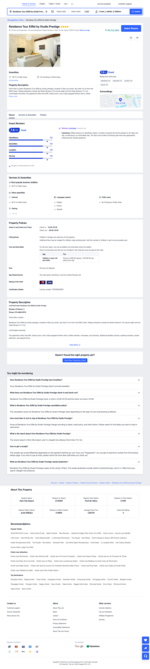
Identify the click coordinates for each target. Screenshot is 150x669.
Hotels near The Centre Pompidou (62, 556)
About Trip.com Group (61, 631)
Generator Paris (58, 543)
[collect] (145, 640)
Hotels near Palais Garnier (20, 566)
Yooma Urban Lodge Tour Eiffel (22, 547)
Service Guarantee (13, 612)
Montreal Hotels (95, 584)
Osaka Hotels (67, 584)
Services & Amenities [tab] (27, 115)
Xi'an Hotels (107, 584)
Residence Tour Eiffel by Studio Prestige (34, 26)
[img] (34, 50)
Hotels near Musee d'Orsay (86, 556)
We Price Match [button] (113, 30)
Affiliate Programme (106, 616)
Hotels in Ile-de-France (88, 483)
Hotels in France (72, 483)
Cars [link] (65, 4)
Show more (13, 96)
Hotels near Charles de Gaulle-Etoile (112, 566)
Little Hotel (15, 538)
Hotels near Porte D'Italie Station (46, 570)
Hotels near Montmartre (19, 556)
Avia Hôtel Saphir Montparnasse (77, 543)
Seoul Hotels (55, 584)
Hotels (61, 483)
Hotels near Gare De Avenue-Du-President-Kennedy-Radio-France (55, 566)
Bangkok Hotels (125, 579)
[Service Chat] (145, 656)
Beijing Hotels (29, 579)
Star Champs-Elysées (123, 543)
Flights (42, 4)
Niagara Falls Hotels (81, 584)
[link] (104, 4)
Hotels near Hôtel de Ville (39, 556)
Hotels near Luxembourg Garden (66, 561)
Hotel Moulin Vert (27, 538)
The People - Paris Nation (41, 543)
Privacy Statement (59, 623)
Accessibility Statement (61, 627)
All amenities (13, 80)
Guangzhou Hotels (54, 579)
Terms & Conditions (60, 620)
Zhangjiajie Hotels (17, 584)
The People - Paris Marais (80, 538)
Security (102, 620)
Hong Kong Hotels (84, 579)
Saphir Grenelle (51, 533)
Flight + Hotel (54, 4)
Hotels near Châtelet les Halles (22, 570)
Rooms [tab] (12, 115)
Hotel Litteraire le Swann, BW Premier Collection (109, 538)
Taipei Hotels (15, 589)
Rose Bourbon (64, 533)
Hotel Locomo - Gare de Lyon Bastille (116, 533)
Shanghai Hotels (16, 579)
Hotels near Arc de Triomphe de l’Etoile (112, 556)
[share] (145, 648)
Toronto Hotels (112, 579)
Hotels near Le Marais (44, 561)
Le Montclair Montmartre (61, 538)
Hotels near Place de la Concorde (23, 561)
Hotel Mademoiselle (42, 538)
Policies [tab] (43, 115)
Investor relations (105, 608)
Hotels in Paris (104, 483)
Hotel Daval (95, 543)
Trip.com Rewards (105, 612)
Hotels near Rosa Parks (89, 566)
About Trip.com (58, 608)
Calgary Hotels (44, 584)
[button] (72, 4)
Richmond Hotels (120, 584)
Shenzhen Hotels (69, 579)
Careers (55, 616)
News (55, 612)
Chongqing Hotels (98, 579)
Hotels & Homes (29, 4)
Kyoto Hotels (26, 589)
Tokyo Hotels (41, 579)
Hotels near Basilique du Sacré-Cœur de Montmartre (98, 561)
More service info (13, 616)
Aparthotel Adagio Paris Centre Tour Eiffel (86, 533)
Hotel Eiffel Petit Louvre (19, 533)
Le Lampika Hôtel (107, 543)
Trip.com (54, 483)
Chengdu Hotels (31, 584)
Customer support (13, 608)
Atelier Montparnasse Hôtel (20, 543)
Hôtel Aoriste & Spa (37, 533)
